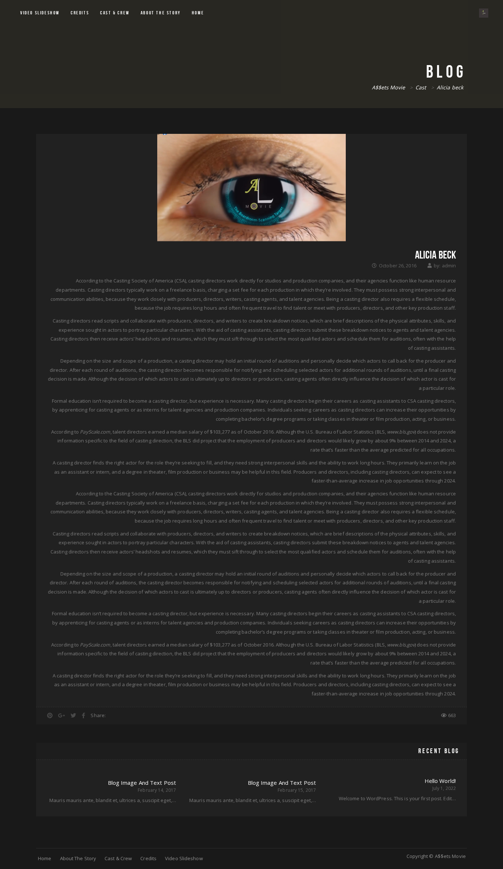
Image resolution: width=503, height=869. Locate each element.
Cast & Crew (115, 12)
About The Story (161, 12)
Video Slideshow (40, 12)
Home (198, 12)
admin (449, 265)
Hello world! (440, 780)
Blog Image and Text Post (282, 782)
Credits (80, 12)
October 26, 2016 (397, 265)
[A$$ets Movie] (483, 13)
